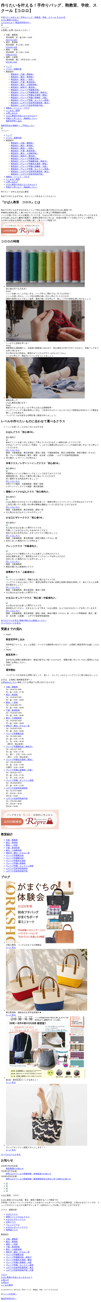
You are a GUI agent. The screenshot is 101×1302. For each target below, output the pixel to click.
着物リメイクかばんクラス (18, 1217)
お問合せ (5, 1282)
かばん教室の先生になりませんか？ (21, 116)
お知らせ (5, 1280)
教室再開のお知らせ (15, 1168)
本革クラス (11, 1222)
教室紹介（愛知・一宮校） (22, 79)
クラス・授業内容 (14, 69)
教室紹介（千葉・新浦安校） (23, 82)
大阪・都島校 (12, 687)
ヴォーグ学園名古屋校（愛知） (20, 760)
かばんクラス (12, 1214)
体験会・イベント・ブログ (18, 108)
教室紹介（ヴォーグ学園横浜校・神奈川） (29, 92)
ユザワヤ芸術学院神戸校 (17, 798)
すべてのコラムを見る (11, 1155)
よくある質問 (7, 1285)
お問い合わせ (12, 113)
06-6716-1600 (11, 40)
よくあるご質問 (13, 111)
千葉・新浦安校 (13, 710)
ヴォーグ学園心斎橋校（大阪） (20, 770)
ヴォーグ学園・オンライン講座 (20, 780)
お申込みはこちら (9, 682)
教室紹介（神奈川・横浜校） (23, 87)
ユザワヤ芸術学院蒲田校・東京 (20, 1268)
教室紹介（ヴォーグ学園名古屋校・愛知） (29, 95)
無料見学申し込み (14, 121)
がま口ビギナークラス (16, 1219)
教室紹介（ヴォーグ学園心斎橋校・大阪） (29, 98)
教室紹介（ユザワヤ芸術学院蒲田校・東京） (30, 103)
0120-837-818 (11, 47)
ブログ (4, 1275)
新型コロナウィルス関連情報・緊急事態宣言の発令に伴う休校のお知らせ (38, 1179)
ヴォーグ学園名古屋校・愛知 (19, 1260)
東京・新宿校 (12, 695)
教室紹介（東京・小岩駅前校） (24, 85)
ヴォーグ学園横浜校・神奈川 (19, 1257)
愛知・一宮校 (12, 702)
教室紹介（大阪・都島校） (22, 74)
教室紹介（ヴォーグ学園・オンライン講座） (30, 100)
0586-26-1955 (11, 55)
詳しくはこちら (13, 450)
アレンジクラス (13, 1225)
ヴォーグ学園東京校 (15, 734)
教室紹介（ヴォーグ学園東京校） (25, 90)
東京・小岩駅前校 (14, 718)
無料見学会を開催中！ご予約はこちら (17, 126)
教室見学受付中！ (23, 23)
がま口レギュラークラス (17, 1227)
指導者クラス (12, 1230)
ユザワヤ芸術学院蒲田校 (17, 788)
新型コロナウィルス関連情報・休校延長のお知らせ (28, 1174)
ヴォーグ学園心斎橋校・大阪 (19, 1262)
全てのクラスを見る (10, 620)
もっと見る (11, 947)
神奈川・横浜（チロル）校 (18, 726)
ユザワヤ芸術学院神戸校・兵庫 (20, 1270)
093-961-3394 (11, 62)
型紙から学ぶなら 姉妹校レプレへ (21, 118)
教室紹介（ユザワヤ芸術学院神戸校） (27, 105)
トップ (9, 66)
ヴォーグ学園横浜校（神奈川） (20, 747)
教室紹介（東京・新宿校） (22, 77)
